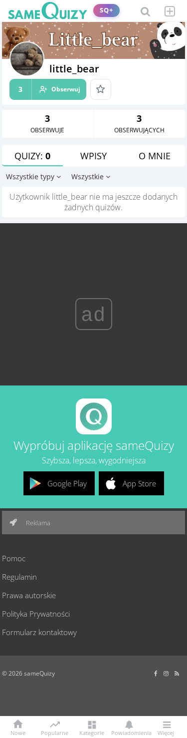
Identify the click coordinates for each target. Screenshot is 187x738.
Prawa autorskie (29, 595)
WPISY (93, 156)
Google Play (67, 483)
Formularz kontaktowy (39, 632)
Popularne (54, 732)
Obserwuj (49, 89)
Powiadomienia (129, 732)
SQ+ (106, 10)
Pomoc (13, 558)
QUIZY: (32, 156)
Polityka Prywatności (36, 614)
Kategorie (91, 732)
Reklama (37, 522)
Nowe (17, 732)
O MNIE (155, 156)
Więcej (166, 732)
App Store (139, 483)
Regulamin (19, 577)
